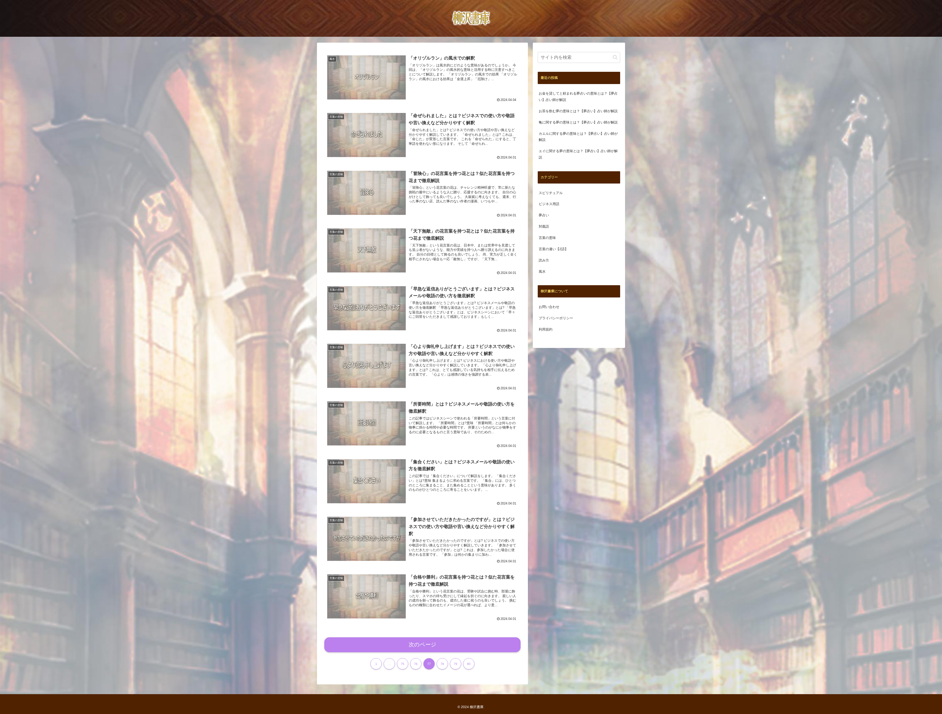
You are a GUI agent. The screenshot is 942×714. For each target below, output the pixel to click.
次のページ (422, 644)
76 (416, 664)
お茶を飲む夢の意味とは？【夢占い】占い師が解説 (578, 111)
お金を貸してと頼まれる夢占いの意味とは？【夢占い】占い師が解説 (578, 96)
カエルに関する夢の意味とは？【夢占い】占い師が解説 (578, 137)
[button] (615, 57)
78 (442, 664)
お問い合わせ (549, 307)
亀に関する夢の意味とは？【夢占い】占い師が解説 (578, 122)
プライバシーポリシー (556, 318)
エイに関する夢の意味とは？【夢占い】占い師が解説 (578, 154)
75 (402, 664)
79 (455, 664)
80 (469, 664)
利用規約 (545, 329)
